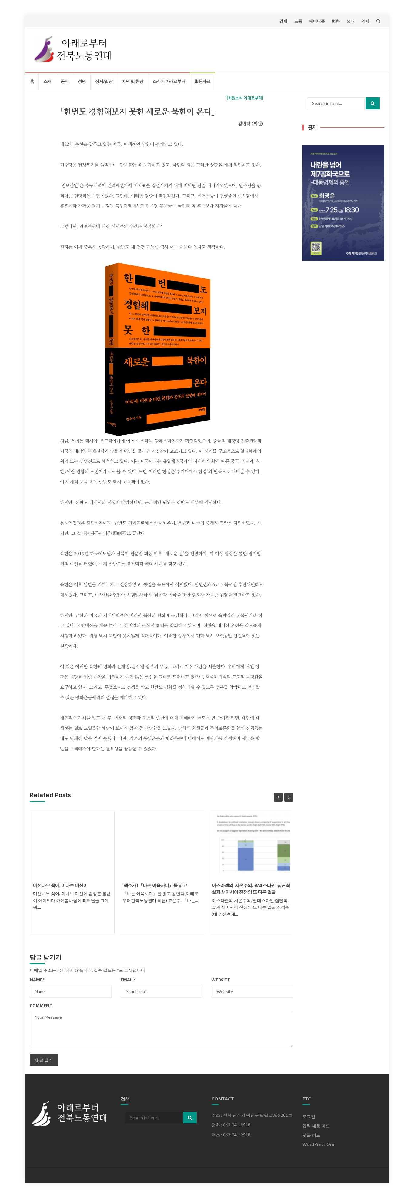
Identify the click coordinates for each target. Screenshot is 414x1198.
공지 (64, 81)
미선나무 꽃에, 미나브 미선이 (60, 885)
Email (128, 980)
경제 (283, 21)
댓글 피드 (311, 1135)
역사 (365, 21)
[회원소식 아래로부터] (245, 98)
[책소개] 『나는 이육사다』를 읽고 (154, 885)
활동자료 (202, 81)
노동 (298, 21)
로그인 (308, 1116)
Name (37, 980)
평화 (336, 21)
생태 (351, 21)
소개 (47, 81)
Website (221, 980)
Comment (41, 1005)
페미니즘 (317, 21)
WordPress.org (318, 1144)
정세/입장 (103, 81)
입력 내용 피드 (316, 1125)
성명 (82, 81)
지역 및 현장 (132, 81)
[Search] (373, 103)
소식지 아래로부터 (169, 81)
